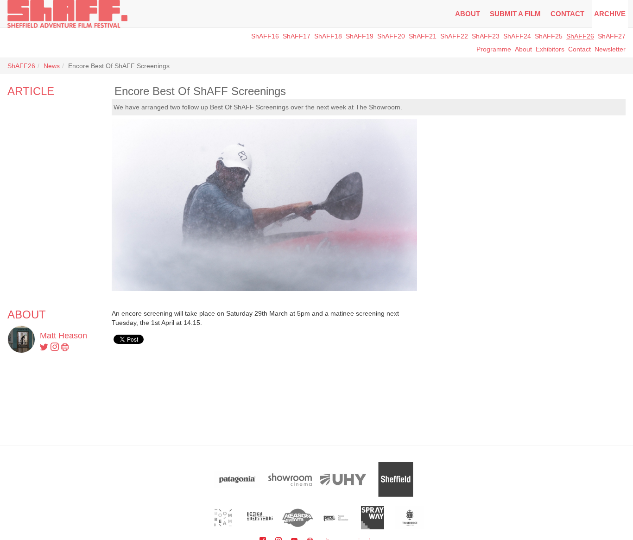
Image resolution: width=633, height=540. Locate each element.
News (52, 66)
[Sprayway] (372, 517)
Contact (567, 14)
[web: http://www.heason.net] (65, 347)
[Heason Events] (297, 517)
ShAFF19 (359, 36)
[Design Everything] (260, 517)
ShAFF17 (296, 36)
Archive (610, 14)
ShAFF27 (612, 36)
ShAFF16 (265, 36)
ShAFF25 (549, 36)
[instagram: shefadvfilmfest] (56, 347)
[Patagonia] (237, 479)
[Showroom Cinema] (290, 479)
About (467, 14)
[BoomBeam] (223, 517)
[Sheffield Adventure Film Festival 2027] (67, 14)
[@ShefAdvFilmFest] (45, 347)
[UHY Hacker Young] (343, 479)
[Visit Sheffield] (396, 479)
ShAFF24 (517, 36)
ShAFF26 (580, 36)
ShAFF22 (454, 36)
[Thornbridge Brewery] (409, 517)
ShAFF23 (486, 36)
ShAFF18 (328, 36)
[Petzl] (335, 517)
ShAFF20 (391, 36)
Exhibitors (550, 49)
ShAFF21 (423, 36)
